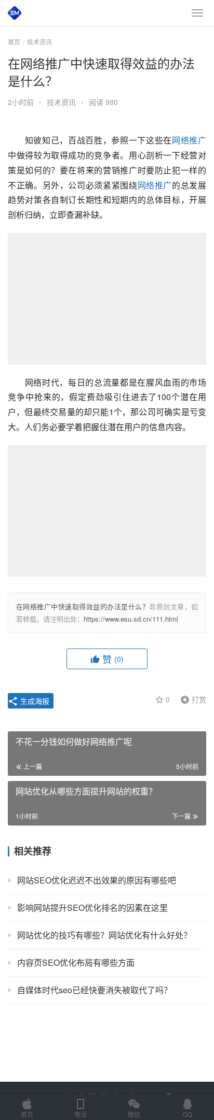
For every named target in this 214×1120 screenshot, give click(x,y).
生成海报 (33, 701)
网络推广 (189, 140)
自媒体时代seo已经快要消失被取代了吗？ (94, 990)
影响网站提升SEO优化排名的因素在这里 (92, 907)
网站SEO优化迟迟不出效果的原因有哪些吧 (96, 880)
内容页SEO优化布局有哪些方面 (76, 962)
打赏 (191, 698)
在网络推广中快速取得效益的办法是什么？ (82, 606)
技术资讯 (61, 102)
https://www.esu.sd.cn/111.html (131, 619)
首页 (14, 41)
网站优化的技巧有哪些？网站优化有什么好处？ (104, 935)
